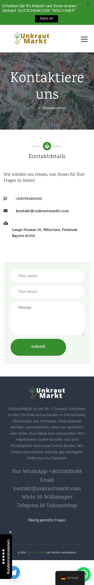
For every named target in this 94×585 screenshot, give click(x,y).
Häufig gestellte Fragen (47, 520)
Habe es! (46, 18)
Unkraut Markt (36, 553)
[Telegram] (13, 572)
